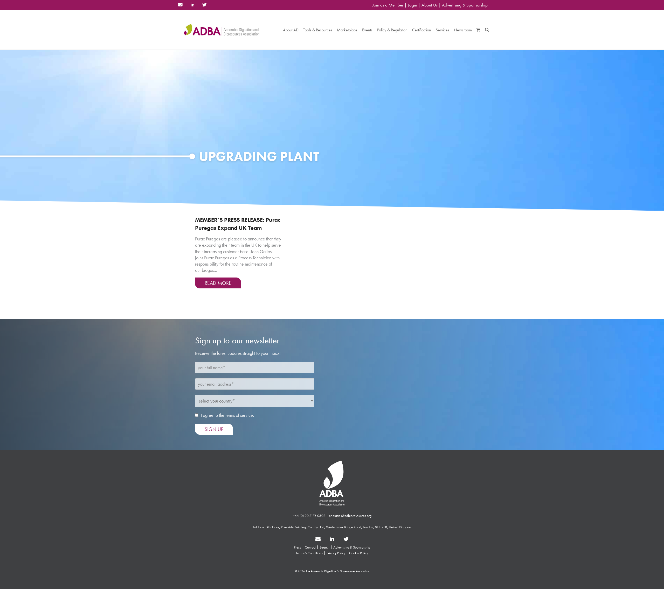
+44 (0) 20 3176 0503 (309, 515)
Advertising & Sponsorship (465, 5)
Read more (218, 283)
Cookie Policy (358, 553)
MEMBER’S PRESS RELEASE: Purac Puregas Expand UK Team (237, 223)
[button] (478, 29)
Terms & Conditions (309, 553)
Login (412, 5)
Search (324, 547)
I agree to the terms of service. (227, 415)
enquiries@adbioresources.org (350, 515)
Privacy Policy (336, 553)
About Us (429, 5)
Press (297, 547)
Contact (310, 547)
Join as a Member (387, 5)
